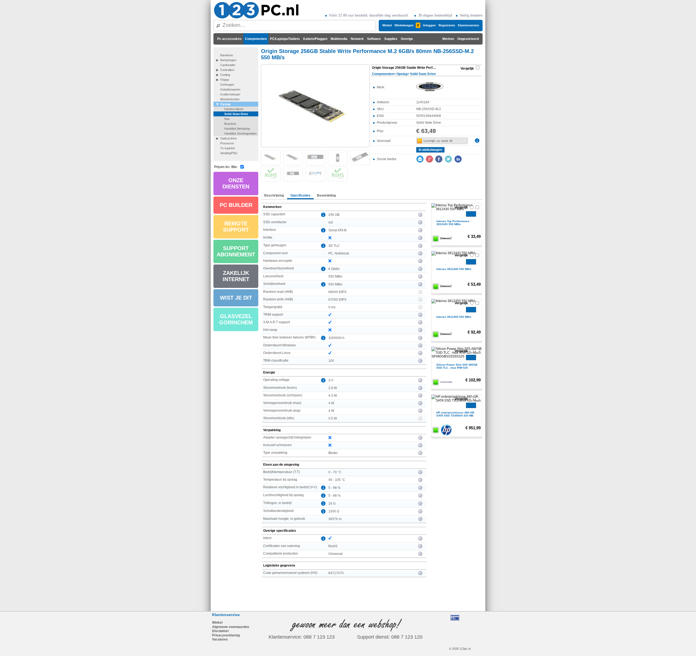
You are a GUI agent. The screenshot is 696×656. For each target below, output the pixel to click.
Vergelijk (467, 68)
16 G (331, 503)
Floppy (224, 79)
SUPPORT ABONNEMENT (236, 251)
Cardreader (227, 65)
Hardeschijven (233, 109)
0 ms (331, 307)
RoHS (332, 546)
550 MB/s (335, 276)
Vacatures (220, 639)
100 (331, 361)
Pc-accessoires (229, 39)
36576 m (334, 519)
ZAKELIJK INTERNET (236, 276)
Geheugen (227, 84)
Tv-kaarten (227, 148)
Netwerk (357, 39)
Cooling (225, 74)
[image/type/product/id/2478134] (315, 105)
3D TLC (334, 246)
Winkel (387, 25)
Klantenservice (468, 25)
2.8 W (332, 388)
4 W (331, 403)
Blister (333, 453)
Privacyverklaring (226, 635)
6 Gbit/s (334, 269)
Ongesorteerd (468, 39)
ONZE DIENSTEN (235, 183)
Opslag (225, 104)
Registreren (447, 25)
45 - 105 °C (336, 480)
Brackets (230, 123)
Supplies (390, 39)
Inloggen (429, 25)
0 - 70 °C (334, 472)
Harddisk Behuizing (237, 128)
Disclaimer (220, 631)
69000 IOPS (337, 292)
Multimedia (339, 39)
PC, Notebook (338, 253)
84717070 (336, 573)
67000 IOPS (337, 299)
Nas (227, 118)
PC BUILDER (236, 205)
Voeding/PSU (228, 153)
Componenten (256, 39)
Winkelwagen (406, 25)
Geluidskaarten (230, 89)
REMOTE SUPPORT (236, 226)
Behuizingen (228, 60)
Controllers (227, 69)
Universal (335, 554)
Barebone (226, 55)
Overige (407, 39)
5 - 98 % (334, 488)
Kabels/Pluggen (315, 39)
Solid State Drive (236, 114)
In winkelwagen (430, 150)
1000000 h (336, 338)
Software (374, 39)
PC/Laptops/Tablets (285, 39)
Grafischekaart (230, 94)
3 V (330, 380)
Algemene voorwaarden (230, 627)
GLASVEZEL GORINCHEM (236, 319)
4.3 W (332, 395)
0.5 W (332, 418)
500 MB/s (335, 284)
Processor (227, 143)
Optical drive (228, 138)
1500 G (333, 511)
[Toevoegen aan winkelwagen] (471, 214)
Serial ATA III (337, 230)
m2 (330, 222)
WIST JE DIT (236, 298)
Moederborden (230, 99)
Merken (448, 39)
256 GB (334, 215)
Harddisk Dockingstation (240, 133)
